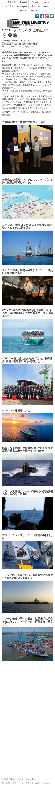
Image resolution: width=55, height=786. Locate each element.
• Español (23, 2)
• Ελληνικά (43, 6)
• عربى (46, 2)
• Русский (22, 10)
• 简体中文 (10, 2)
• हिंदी (32, 6)
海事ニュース (18, 783)
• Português (22, 6)
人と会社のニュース (35, 112)
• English (33, 10)
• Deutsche (34, 2)
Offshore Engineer (42, 783)
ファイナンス (19, 112)
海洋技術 (29, 783)
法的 (9, 114)
